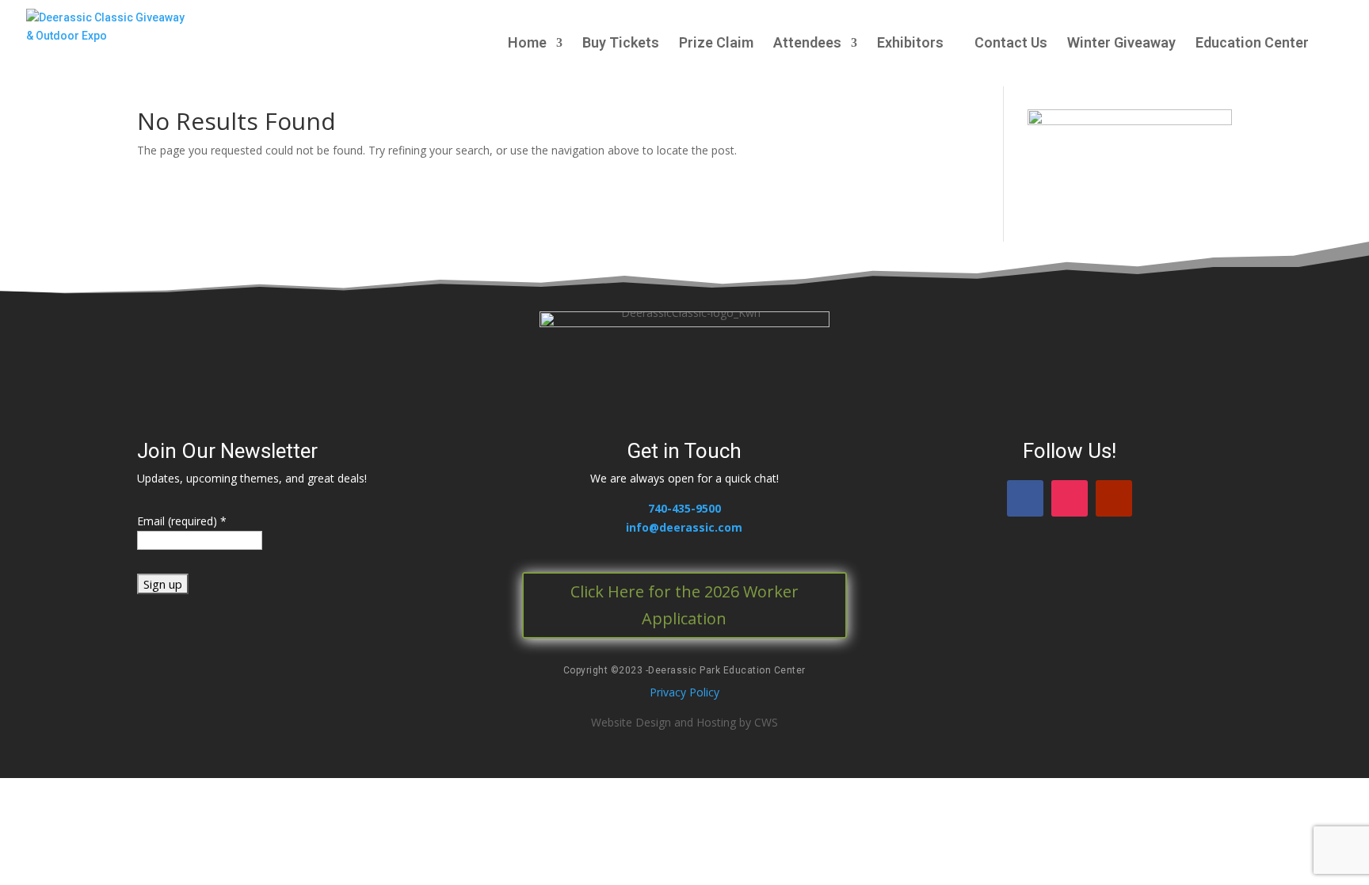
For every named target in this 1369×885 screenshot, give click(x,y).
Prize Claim (716, 44)
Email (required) (182, 520)
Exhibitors (910, 44)
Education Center (1252, 44)
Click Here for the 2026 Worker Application (684, 605)
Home (527, 44)
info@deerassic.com (684, 527)
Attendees (807, 44)
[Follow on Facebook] (1025, 498)
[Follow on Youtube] (1114, 498)
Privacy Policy (684, 692)
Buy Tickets (620, 44)
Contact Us (1010, 44)
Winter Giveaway (1121, 44)
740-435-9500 (684, 508)
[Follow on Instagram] (1069, 498)
